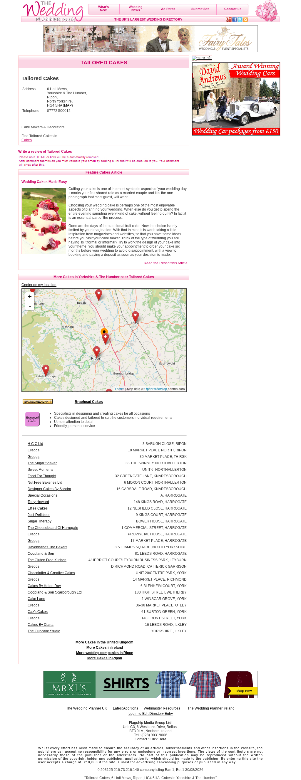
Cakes (26, 140)
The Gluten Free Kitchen (47, 560)
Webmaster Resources (162, 708)
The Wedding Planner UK (86, 708)
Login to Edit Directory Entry (150, 714)
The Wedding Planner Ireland (211, 708)
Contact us (232, 9)
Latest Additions (125, 708)
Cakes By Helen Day (44, 586)
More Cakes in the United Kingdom (104, 642)
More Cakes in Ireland (104, 647)
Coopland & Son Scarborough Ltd (55, 592)
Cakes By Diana (40, 625)
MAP (68, 105)
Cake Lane (36, 599)
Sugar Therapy (39, 521)
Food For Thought (42, 476)
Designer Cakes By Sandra (49, 489)
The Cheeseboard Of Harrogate (53, 528)
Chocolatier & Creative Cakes (51, 573)
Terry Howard (38, 502)
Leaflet (119, 389)
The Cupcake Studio (44, 631)
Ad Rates (168, 9)
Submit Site (200, 9)
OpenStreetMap (155, 389)
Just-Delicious (39, 515)
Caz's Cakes (38, 612)
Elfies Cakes (38, 508)
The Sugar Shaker (42, 463)
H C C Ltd (35, 444)
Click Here (158, 739)
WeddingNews (136, 8)
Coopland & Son (41, 554)
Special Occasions (42, 495)
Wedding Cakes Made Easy (44, 182)
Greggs (33, 450)
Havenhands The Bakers (47, 547)
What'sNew (103, 8)
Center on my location (38, 285)
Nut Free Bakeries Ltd (45, 482)
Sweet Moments (40, 470)
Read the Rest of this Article (166, 263)
